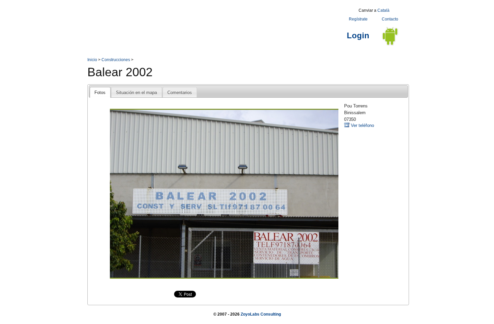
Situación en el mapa (136, 92)
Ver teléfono (362, 125)
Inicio (92, 59)
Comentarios (179, 92)
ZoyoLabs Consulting (261, 314)
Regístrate (358, 19)
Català (383, 10)
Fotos (100, 92)
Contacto (390, 19)
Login (358, 35)
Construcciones (115, 59)
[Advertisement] (209, 21)
